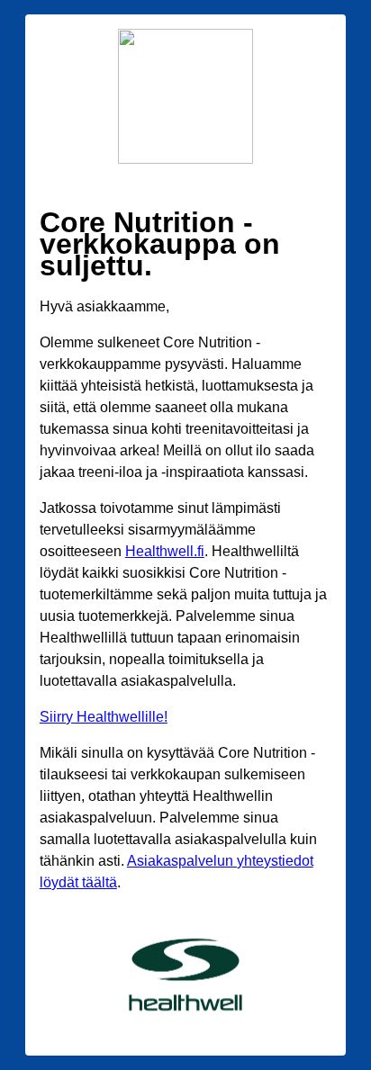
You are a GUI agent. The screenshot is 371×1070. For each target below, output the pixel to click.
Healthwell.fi (164, 551)
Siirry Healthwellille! (103, 716)
